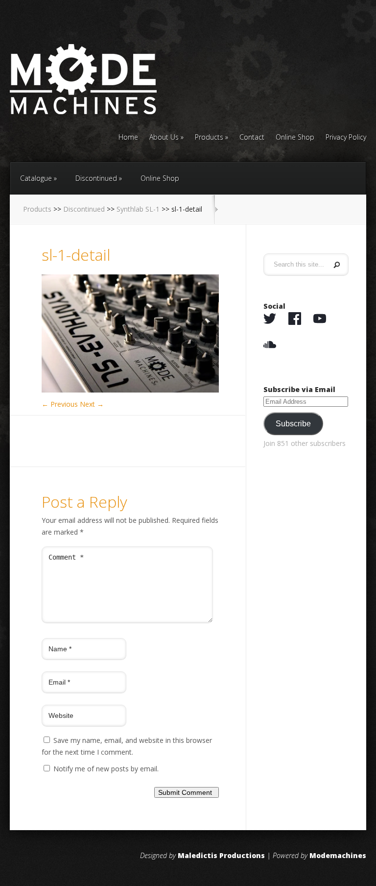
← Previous (60, 404)
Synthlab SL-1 (138, 209)
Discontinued (96, 178)
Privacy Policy (346, 138)
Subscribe (293, 423)
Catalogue (36, 178)
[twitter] (269, 319)
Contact (251, 138)
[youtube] (319, 319)
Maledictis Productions (221, 855)
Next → (92, 404)
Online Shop (295, 138)
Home (128, 138)
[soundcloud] (269, 345)
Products (209, 138)
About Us (164, 138)
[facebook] (294, 319)
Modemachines (337, 855)
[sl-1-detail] (130, 389)
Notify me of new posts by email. (106, 768)
